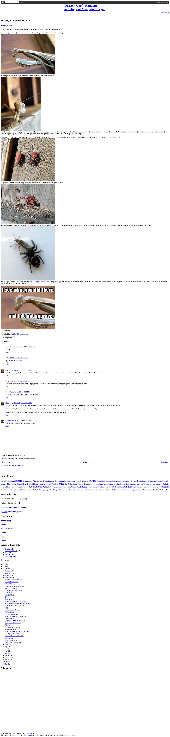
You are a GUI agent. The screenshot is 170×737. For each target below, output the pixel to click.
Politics (94, 487)
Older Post (164, 462)
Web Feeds (145, 490)
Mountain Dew (63, 487)
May (6, 651)
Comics (109, 481)
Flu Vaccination (9, 612)
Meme (13, 487)
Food (41, 484)
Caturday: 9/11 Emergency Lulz (15, 621)
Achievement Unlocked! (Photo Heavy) (17, 603)
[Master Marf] (85, 7)
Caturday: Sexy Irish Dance (13, 590)
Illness (101, 484)
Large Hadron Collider (138, 484)
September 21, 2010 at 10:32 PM (21, 421)
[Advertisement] (24, 14)
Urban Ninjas (9, 584)
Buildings (83, 481)
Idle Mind (96, 484)
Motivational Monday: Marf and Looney (17, 631)
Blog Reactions (49, 481)
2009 (4, 662)
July (6, 647)
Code (103, 481)
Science (7, 490)
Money (25, 487)
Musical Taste (75, 487)
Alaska (10, 481)
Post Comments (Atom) (16, 465)
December (8, 571)
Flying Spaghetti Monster (30, 484)
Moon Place (8, 592)
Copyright (122, 481)
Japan (115, 484)
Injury (105, 484)
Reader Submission (147, 487)
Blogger (69, 481)
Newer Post (6, 462)
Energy (19, 484)
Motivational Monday (40, 486)
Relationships (156, 487)
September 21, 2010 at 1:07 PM (18, 358)
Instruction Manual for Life (13, 579)
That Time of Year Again (12, 627)
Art (31, 481)
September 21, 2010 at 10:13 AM (24, 347)
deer (52, 76)
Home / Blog (6, 520)
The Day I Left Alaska (12, 634)
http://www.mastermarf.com (67, 735)
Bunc (7, 381)
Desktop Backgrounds (149, 481)
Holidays (85, 484)
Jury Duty (120, 484)
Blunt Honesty (76, 481)
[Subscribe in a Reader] (4, 507)
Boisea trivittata (71, 137)
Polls (99, 487)
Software (70, 490)
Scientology (23, 490)
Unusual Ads (119, 490)
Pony (102, 487)
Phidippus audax (39, 282)
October (7, 575)
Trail (113, 490)
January (7, 659)
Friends (54, 484)
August (7, 644)
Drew (7, 392)
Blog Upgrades (60, 481)
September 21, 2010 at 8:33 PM (20, 392)
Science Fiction (15, 490)
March (7, 655)
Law (151, 484)
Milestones (19, 487)
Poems (89, 487)
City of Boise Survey (11, 614)
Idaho (90, 484)
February (8, 657)
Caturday (91, 480)
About (3, 524)
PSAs (121, 487)
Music (69, 487)
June (6, 649)
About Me (4, 481)
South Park (77, 490)
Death (139, 481)
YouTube (164, 489)
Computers (115, 481)
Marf (7, 370)
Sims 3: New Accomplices (13, 623)
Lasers (147, 484)
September (8, 577)
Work (157, 490)
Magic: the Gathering (162, 484)
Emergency (14, 484)
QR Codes (8, 597)
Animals (8, 336)
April (6, 653)
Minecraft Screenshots (11, 582)
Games (60, 483)
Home (85, 462)
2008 (4, 664)
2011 (4, 566)
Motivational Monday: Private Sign (16, 601)
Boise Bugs (6, 25)
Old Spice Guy (9, 595)
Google (75, 484)
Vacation (127, 490)
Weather (139, 490)
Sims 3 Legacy (54, 490)
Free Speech (47, 484)
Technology (95, 490)
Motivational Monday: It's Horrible (15, 616)
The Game (103, 490)
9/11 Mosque (9, 638)
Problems (116, 487)
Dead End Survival (11, 640)
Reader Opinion (137, 487)
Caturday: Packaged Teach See (14, 605)
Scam (2, 490)
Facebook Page (9, 618)
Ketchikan (128, 484)
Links (3, 536)
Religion (164, 486)
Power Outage (109, 487)
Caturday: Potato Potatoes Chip (14, 636)
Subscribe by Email (15, 512)
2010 (4, 569)
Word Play (152, 490)
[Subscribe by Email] (4, 512)
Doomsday (165, 481)
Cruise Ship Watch (131, 481)
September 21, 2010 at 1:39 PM (22, 370)
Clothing (99, 481)
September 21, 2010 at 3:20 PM (19, 381)
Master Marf (5, 487)
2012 (4, 564)
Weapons (133, 490)
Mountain (55, 487)
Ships (47, 490)
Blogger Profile (7, 528)
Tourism (109, 490)
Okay (6, 608)
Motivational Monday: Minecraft (15, 586)
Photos (14, 336)
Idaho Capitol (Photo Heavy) (14, 642)
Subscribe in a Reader (17, 507)
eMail (8, 484)
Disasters (159, 481)
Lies (154, 484)
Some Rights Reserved (27, 735)
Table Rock (8, 625)
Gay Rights (68, 484)
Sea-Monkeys (40, 490)
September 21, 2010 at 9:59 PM (22, 403)
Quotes (3, 540)
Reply (7, 352)
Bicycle (42, 481)
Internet (110, 484)
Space (83, 490)
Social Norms (63, 490)
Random (127, 486)
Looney (8, 421)
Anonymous (26, 481)
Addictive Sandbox (11, 588)
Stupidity (88, 490)
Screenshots (32, 490)
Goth (80, 484)
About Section (29, 733)
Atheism (36, 481)
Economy (3, 484)
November (8, 573)
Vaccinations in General (12, 610)
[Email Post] (23, 334)
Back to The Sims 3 (11, 629)
